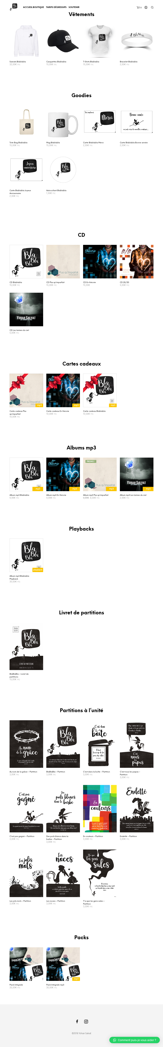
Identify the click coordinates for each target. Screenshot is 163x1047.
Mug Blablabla (53, 143)
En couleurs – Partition (93, 836)
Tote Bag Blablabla (18, 143)
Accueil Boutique (33, 7)
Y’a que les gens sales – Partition (94, 902)
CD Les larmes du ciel (19, 330)
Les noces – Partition (55, 901)
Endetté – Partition (128, 836)
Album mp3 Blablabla (19, 495)
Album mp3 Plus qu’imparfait (95, 495)
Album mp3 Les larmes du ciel (133, 495)
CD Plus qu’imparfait (55, 282)
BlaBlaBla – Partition (55, 772)
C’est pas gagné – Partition (22, 836)
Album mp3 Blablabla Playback (19, 577)
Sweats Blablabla (18, 62)
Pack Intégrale (16, 985)
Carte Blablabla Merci (93, 143)
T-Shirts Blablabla (91, 62)
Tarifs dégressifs (56, 7)
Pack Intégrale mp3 (55, 985)
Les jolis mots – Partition (20, 901)
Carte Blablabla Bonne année (134, 143)
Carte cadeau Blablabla (94, 411)
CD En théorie (89, 282)
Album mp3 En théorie (56, 495)
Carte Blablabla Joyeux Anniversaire (20, 192)
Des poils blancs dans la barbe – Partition (57, 837)
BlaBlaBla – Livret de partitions (19, 675)
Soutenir (74, 7)
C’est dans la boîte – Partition (96, 772)
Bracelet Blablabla (128, 62)
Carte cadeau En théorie (57, 411)
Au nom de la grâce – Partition (23, 772)
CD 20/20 (124, 282)
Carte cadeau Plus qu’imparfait (18, 412)
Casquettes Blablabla (56, 62)
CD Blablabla (16, 282)
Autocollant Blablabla (56, 191)
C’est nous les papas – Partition (130, 773)
